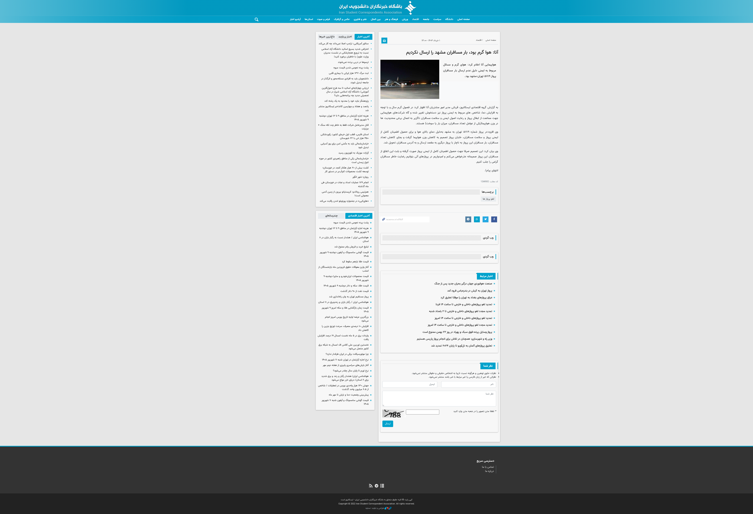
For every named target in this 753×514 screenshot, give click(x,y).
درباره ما (489, 471)
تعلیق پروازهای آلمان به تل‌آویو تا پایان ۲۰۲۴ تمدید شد (461, 346)
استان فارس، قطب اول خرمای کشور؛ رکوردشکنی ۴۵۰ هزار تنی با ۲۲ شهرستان (345, 136)
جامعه (426, 19)
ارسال (388, 424)
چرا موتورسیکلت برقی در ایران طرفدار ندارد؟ (347, 354)
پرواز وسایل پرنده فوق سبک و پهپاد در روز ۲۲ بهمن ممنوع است (457, 332)
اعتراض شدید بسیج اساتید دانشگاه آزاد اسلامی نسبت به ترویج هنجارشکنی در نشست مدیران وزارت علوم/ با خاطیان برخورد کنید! (345, 53)
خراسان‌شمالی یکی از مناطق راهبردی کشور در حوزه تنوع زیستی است (344, 160)
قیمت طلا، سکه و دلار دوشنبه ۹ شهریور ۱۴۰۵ (346, 286)
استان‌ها (309, 19)
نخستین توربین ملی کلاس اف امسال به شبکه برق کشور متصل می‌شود (343, 347)
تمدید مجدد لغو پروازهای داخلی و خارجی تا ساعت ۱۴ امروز (460, 325)
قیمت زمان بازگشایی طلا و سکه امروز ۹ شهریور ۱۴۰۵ (345, 310)
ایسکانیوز (465, 107)
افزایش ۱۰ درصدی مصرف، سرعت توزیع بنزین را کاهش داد (345, 328)
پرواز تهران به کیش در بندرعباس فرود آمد (469, 291)
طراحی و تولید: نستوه (375, 508)
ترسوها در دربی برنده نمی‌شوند (353, 62)
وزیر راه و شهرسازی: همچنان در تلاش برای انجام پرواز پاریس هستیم (454, 339)
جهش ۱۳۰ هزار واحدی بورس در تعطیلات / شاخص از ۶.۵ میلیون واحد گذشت (343, 387)
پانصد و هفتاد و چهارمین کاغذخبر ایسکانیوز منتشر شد (343, 108)
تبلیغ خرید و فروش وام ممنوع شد (351, 247)
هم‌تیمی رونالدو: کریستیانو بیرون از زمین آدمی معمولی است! (345, 194)
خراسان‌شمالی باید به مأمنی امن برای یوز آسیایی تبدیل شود (345, 145)
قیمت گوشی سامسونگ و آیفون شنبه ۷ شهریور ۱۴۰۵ (345, 402)
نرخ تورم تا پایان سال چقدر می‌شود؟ (351, 371)
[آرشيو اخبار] (382, 486)
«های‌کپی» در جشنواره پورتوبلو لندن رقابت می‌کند (344, 201)
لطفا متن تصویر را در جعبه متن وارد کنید (474, 411)
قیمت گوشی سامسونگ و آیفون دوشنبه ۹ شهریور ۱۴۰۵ (344, 254)
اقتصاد (415, 19)
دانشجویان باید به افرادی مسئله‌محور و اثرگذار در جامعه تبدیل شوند (345, 80)
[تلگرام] (376, 486)
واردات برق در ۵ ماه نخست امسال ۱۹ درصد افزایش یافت (343, 337)
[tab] (363, 37)
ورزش (405, 19)
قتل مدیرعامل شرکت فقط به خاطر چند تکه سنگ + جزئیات (343, 127)
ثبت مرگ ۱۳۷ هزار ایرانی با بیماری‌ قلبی (349, 73)
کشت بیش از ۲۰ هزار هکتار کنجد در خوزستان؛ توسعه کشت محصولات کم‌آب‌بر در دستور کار (346, 170)
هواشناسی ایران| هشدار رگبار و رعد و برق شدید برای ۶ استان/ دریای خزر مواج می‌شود (345, 378)
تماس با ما (488, 467)
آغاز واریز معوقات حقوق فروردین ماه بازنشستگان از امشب (343, 269)
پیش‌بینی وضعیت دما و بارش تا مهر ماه (349, 395)
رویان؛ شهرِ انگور (360, 177)
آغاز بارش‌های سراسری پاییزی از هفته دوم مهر (346, 365)
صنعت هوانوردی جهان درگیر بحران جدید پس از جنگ (463, 283)
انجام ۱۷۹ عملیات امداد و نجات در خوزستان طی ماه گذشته (345, 184)
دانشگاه (449, 19)
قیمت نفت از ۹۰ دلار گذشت (354, 291)
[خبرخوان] (370, 486)
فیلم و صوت (323, 19)
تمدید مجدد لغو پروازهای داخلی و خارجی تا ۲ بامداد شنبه (460, 311)
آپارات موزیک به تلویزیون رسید (353, 153)
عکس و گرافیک (342, 19)
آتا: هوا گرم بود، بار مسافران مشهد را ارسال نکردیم (452, 52)
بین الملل (376, 19)
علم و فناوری (360, 19)
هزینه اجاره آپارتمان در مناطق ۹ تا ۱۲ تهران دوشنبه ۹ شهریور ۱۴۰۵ (344, 118)
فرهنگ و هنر (391, 19)
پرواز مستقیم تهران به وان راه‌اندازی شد (349, 297)
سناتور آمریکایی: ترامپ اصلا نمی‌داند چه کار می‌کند (344, 44)
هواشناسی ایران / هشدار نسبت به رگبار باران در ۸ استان (344, 239)
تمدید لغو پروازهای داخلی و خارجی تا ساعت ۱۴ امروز (463, 318)
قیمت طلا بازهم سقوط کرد (355, 262)
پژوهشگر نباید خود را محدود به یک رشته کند (346, 101)
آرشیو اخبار (295, 19)
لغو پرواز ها (488, 199)
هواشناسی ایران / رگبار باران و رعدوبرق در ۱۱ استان (343, 302)
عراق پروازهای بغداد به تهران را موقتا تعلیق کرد (466, 297)
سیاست (437, 19)
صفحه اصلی (463, 19)
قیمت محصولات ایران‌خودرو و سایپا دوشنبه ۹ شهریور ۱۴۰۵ (346, 278)
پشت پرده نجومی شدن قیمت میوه (351, 68)
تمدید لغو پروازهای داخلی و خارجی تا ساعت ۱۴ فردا (464, 304)
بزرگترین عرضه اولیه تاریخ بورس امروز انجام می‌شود (347, 319)
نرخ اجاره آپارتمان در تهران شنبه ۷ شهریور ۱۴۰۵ (345, 360)
